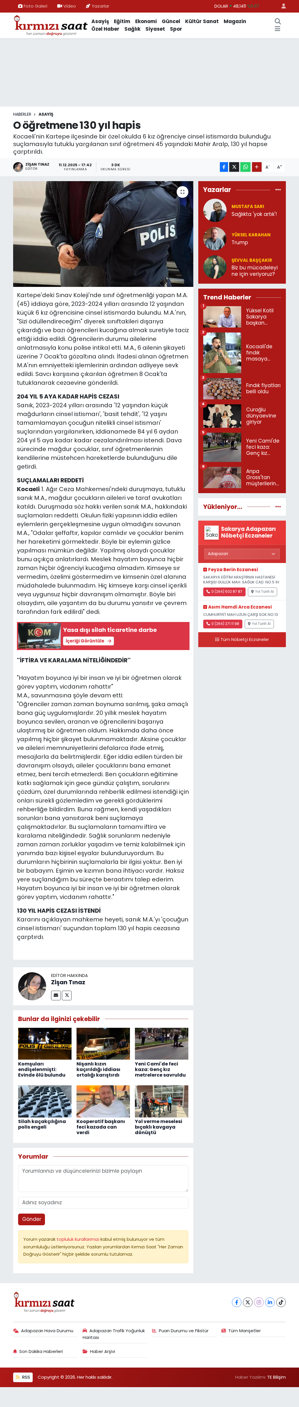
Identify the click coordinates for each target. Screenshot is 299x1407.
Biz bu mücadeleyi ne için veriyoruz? (255, 271)
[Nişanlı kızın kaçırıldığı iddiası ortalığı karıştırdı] (103, 1043)
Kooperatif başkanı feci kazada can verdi (101, 1127)
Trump (240, 243)
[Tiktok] (281, 1302)
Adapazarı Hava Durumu (47, 1331)
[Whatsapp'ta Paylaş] (245, 167)
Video (69, 6)
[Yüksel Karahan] (215, 238)
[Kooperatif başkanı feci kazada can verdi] (103, 1100)
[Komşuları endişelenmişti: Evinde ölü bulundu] (45, 1043)
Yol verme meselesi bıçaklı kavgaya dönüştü (158, 1127)
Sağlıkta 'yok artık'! (254, 214)
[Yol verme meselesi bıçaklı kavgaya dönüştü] (161, 1100)
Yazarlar (100, 6)
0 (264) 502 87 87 (226, 591)
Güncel (171, 21)
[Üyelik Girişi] (281, 6)
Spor (176, 28)
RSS (25, 1377)
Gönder (31, 1219)
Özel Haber (105, 28)
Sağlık (132, 28)
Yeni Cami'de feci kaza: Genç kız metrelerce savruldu (160, 1069)
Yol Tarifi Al (264, 591)
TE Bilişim (276, 1377)
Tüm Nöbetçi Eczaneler (244, 639)
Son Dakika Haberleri (41, 1351)
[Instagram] (259, 1302)
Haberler (22, 114)
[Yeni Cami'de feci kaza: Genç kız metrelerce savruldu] (161, 1043)
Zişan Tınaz (68, 982)
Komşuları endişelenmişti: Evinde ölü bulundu (41, 1069)
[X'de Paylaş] (234, 167)
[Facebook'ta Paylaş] (224, 167)
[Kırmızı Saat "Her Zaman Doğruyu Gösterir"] (51, 25)
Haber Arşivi (102, 1351)
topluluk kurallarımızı (78, 1239)
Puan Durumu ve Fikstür (183, 1331)
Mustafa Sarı (248, 206)
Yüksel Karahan (251, 235)
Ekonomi (146, 21)
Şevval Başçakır (252, 260)
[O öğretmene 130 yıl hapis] (103, 234)
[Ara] (277, 21)
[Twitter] (67, 995)
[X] (248, 1302)
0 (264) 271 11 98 (225, 623)
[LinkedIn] (270, 1302)
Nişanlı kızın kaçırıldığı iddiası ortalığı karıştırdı (98, 1069)
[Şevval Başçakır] (215, 266)
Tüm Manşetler (244, 1331)
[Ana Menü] (277, 29)
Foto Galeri (35, 6)
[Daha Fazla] (257, 167)
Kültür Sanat (202, 21)
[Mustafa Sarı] (215, 210)
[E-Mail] (56, 995)
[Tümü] (278, 189)
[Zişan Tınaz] (32, 985)
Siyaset (155, 28)
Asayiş (100, 21)
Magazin (235, 21)
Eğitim (122, 21)
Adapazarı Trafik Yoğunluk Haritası (114, 1334)
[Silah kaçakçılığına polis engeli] (45, 1100)
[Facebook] (236, 1302)
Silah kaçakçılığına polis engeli (42, 1124)
